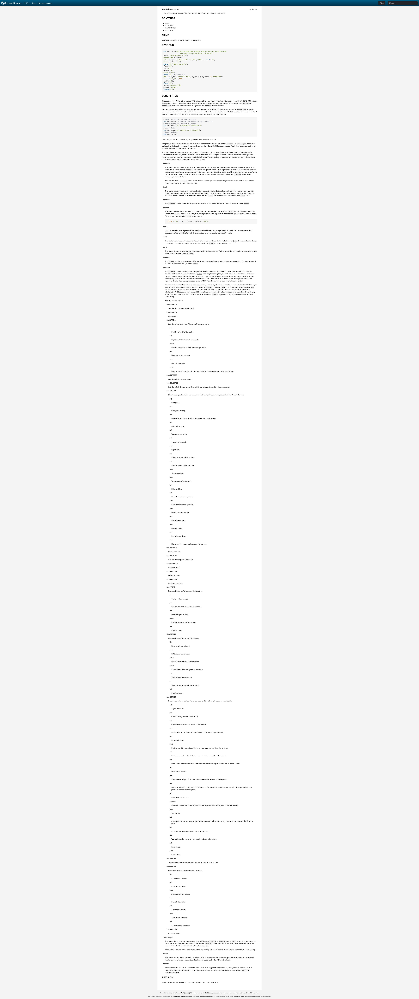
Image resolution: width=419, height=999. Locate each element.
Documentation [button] (45, 3)
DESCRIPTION (170, 28)
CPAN (177, 9)
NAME (167, 23)
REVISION (169, 30)
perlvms (170, 216)
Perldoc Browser (13, 3)
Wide (382, 3)
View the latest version (218, 13)
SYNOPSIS (169, 25)
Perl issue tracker (216, 996)
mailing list (226, 996)
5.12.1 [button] (26, 3)
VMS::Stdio (166, 9)
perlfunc (199, 274)
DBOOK (187, 993)
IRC (232, 996)
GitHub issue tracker (210, 993)
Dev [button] (33, 3)
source (172, 9)
